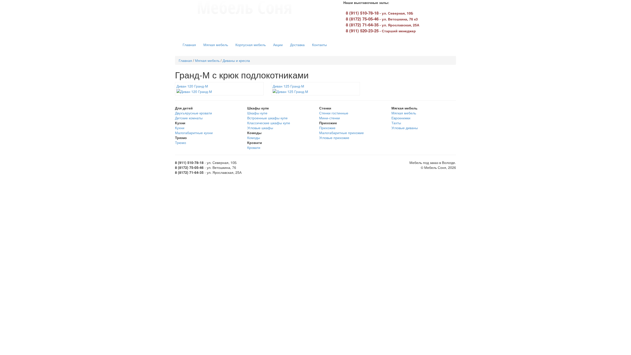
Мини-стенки (329, 117)
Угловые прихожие (334, 137)
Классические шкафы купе (268, 122)
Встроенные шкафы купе (267, 117)
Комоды (253, 137)
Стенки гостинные (333, 112)
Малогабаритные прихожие (341, 132)
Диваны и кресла (236, 60)
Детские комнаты (189, 117)
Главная (189, 44)
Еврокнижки (400, 117)
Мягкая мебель (215, 44)
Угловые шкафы (260, 127)
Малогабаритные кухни (194, 132)
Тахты (396, 122)
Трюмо (180, 142)
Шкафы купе (257, 112)
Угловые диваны (404, 127)
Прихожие (327, 127)
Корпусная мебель (250, 44)
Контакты (319, 44)
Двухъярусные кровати (193, 112)
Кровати (253, 147)
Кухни (179, 127)
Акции (278, 44)
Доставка (297, 44)
